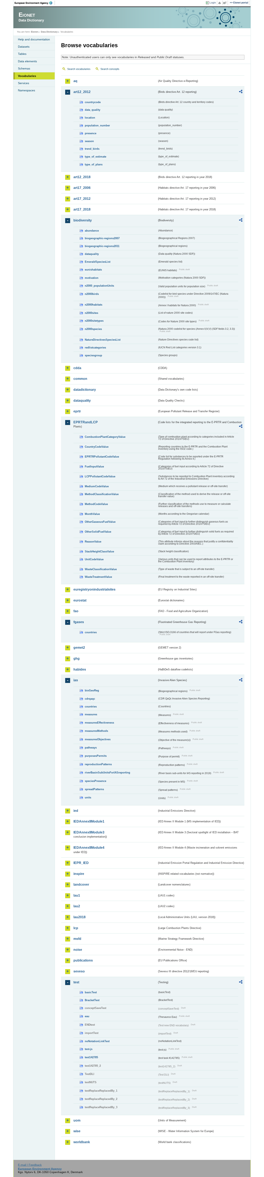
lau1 (76, 895)
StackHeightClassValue (99, 551)
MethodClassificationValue (102, 494)
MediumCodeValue (97, 486)
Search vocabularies (78, 69)
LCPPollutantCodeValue (100, 476)
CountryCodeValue (96, 446)
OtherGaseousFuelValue (100, 521)
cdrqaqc (90, 698)
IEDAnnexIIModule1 (88, 821)
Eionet (34, 32)
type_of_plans (94, 164)
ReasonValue (93, 541)
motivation (91, 277)
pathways (91, 747)
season (89, 141)
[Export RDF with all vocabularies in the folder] (240, 92)
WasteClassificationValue (101, 569)
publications (83, 960)
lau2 (76, 906)
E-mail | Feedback (30, 1164)
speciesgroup (93, 355)
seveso (79, 971)
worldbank (81, 1142)
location (90, 117)
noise (77, 949)
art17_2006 (82, 187)
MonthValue (92, 514)
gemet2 (79, 647)
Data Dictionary (49, 32)
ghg (76, 658)
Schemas (24, 68)
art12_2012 (82, 92)
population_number (97, 125)
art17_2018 (82, 209)
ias (75, 680)
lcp (75, 928)
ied (75, 810)
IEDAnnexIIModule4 (88, 847)
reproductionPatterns (98, 764)
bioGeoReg (92, 690)
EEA (35, 3)
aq (75, 81)
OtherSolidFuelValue (98, 531)
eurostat (79, 600)
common (80, 378)
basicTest (91, 992)
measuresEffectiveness (99, 722)
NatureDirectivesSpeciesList (102, 339)
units (88, 797)
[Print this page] (220, 3)
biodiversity (82, 220)
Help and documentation (34, 39)
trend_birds (92, 148)
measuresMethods (96, 730)
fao (75, 611)
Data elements (27, 61)
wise (76, 1131)
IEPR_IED (81, 863)
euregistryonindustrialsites (94, 589)
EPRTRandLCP (85, 422)
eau (87, 1016)
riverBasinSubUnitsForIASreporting (107, 772)
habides (79, 669)
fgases (78, 622)
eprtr (77, 411)
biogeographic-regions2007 (102, 238)
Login (213, 2)
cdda (77, 368)
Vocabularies (27, 76)
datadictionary (84, 389)
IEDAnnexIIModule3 (88, 832)
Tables (22, 53)
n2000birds (92, 293)
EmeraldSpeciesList (97, 261)
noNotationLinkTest (97, 1041)
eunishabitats (93, 269)
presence (90, 133)
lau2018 (79, 917)
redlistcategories (95, 347)
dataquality (92, 253)
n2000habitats (93, 304)
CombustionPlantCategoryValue (105, 436)
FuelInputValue (94, 466)
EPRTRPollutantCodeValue (102, 456)
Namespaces (26, 90)
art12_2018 (82, 177)
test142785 (91, 1057)
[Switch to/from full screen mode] (225, 3)
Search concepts (109, 69)
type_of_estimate (95, 156)
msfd (77, 938)
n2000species (93, 329)
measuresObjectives (98, 739)
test (76, 982)
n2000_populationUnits (99, 285)
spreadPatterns (94, 789)
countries (91, 632)
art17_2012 (82, 198)
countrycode (93, 102)
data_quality (92, 109)
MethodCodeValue (96, 504)
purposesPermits (96, 755)
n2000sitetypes (94, 320)
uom (76, 1120)
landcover (81, 884)
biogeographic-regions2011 (102, 246)
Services (23, 83)
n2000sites (91, 312)
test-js (88, 1049)
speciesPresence (95, 781)
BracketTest (92, 1000)
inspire (78, 874)
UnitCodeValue (94, 559)
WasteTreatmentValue (98, 576)
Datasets (23, 46)
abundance (92, 230)
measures (91, 714)
